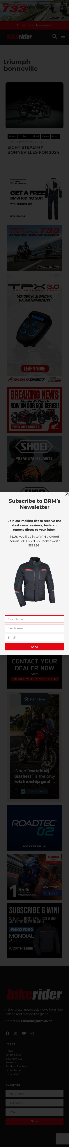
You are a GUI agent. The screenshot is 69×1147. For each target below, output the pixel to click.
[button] (66, 494)
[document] (34, 573)
